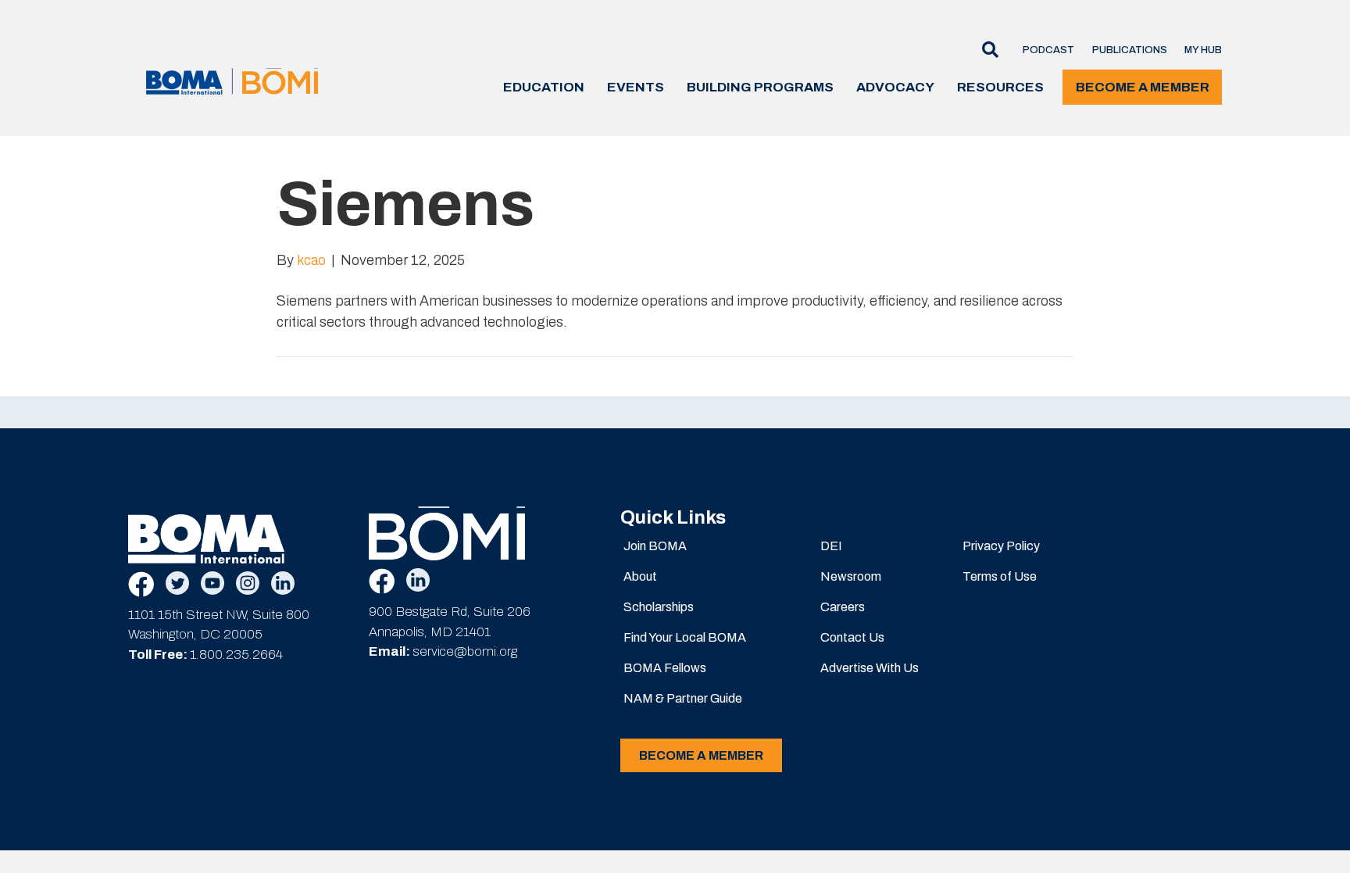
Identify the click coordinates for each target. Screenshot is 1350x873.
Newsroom (850, 576)
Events (635, 87)
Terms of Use (999, 576)
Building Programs (760, 87)
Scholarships (658, 607)
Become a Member (1142, 87)
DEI (831, 546)
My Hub (1203, 50)
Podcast (1048, 50)
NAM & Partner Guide (682, 698)
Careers (842, 607)
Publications (1129, 50)
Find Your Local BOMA (684, 637)
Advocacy (895, 87)
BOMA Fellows (664, 667)
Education (543, 87)
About (640, 576)
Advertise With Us (869, 667)
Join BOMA (655, 546)
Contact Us (852, 637)
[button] (985, 50)
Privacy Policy (1001, 546)
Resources (1000, 87)
